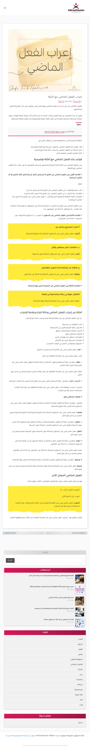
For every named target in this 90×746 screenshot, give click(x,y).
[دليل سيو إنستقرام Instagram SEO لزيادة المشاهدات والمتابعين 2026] (79, 590)
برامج (81, 654)
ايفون (80, 649)
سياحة (80, 685)
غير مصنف (78, 690)
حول (32, 736)
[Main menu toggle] (5, 8)
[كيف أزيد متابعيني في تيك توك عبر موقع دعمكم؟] (79, 623)
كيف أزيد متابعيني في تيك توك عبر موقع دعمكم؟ (59, 619)
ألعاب (80, 639)
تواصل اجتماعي (77, 665)
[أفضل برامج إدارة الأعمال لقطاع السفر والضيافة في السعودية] (79, 612)
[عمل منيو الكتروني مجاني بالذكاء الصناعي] (79, 601)
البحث (45, 553)
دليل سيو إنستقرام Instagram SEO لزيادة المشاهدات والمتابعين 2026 (52, 587)
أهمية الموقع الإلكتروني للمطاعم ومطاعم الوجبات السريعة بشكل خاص (51, 576)
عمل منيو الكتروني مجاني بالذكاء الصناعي (61, 597)
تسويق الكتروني (76, 660)
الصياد (57, 736)
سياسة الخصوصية (22, 736)
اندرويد (80, 644)
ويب (81, 705)
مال (81, 700)
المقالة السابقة (79, 533)
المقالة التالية (9, 533)
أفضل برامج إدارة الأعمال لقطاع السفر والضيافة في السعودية (54, 608)
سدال (80, 723)
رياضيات (79, 680)
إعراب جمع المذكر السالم (54, 132)
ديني (81, 675)
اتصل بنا (9, 736)
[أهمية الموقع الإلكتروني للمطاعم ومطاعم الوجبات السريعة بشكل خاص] (79, 579)
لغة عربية (77, 101)
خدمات (80, 670)
